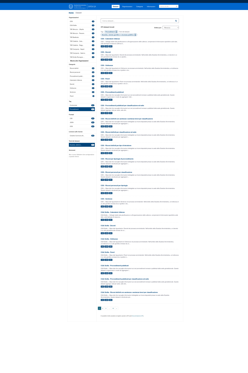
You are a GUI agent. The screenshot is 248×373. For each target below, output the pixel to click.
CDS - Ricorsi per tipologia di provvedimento (117, 159)
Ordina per (157, 28)
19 (113, 308)
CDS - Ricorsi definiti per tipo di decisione (116, 145)
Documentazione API (137, 316)
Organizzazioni (127, 6)
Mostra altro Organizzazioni (79, 61)
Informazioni (151, 6)
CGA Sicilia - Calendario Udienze (113, 212)
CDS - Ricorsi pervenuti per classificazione (116, 172)
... (109, 308)
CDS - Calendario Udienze (110, 39)
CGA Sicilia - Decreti (108, 225)
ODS (110, 46)
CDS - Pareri (105, 79)
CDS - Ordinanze (107, 65)
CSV (102, 46)
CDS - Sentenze (106, 199)
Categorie (139, 6)
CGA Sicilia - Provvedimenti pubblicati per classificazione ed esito (125, 279)
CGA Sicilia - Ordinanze (109, 239)
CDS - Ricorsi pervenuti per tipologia (114, 185)
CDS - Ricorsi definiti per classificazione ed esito (118, 132)
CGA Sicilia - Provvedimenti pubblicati (115, 265)
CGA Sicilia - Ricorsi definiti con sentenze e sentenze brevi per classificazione (129, 292)
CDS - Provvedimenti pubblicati (112, 92)
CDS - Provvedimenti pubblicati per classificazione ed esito (122, 105)
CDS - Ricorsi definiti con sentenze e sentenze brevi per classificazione (127, 119)
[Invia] (176, 6)
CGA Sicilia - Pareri (108, 252)
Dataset (115, 6)
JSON (106, 46)
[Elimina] (116, 32)
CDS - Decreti (106, 52)
